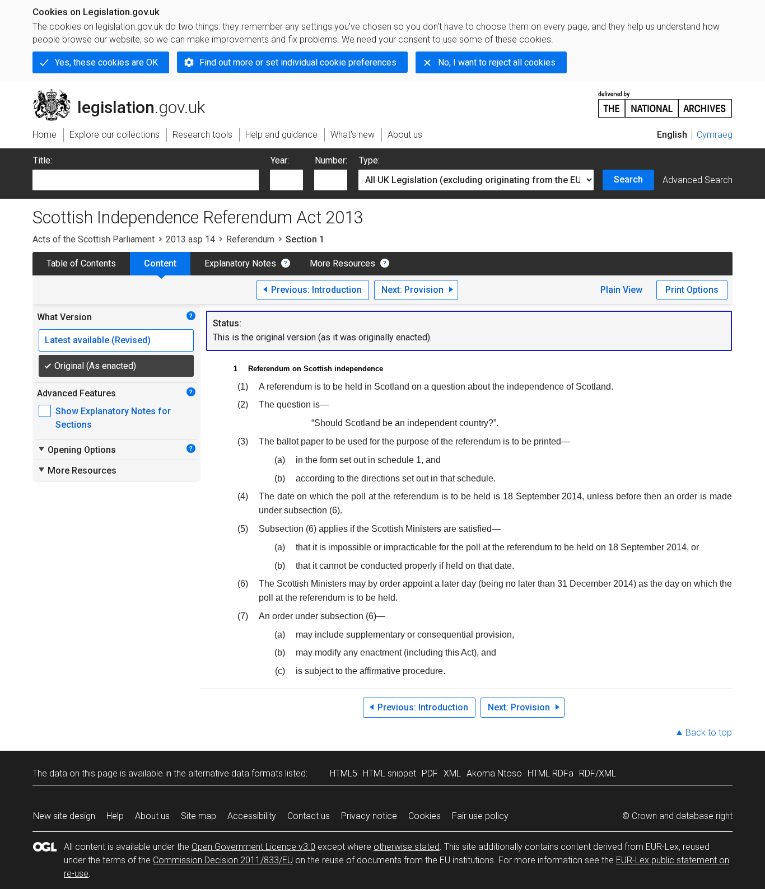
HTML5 (343, 773)
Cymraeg (715, 134)
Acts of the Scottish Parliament (93, 239)
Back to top (708, 732)
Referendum (250, 239)
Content (160, 263)
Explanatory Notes (240, 263)
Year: (279, 160)
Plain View (621, 289)
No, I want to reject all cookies (497, 62)
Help (115, 816)
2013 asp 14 (190, 239)
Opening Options (76, 449)
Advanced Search (698, 180)
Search (628, 179)
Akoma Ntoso (494, 773)
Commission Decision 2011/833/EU (223, 860)
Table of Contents (81, 263)
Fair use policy (480, 816)
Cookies (424, 816)
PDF (430, 773)
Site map (198, 816)
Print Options (692, 289)
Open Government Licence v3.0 (253, 846)
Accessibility (251, 816)
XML (452, 773)
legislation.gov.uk (125, 93)
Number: (331, 160)
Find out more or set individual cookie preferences (298, 62)
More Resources (342, 263)
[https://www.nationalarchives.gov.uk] (665, 100)
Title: (42, 160)
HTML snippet (389, 773)
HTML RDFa (550, 773)
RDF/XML (597, 773)
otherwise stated (407, 846)
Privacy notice (369, 816)
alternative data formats (235, 773)
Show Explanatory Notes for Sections (113, 418)
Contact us (308, 816)
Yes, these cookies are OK (106, 62)
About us (152, 816)
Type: (369, 160)
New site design (64, 816)
